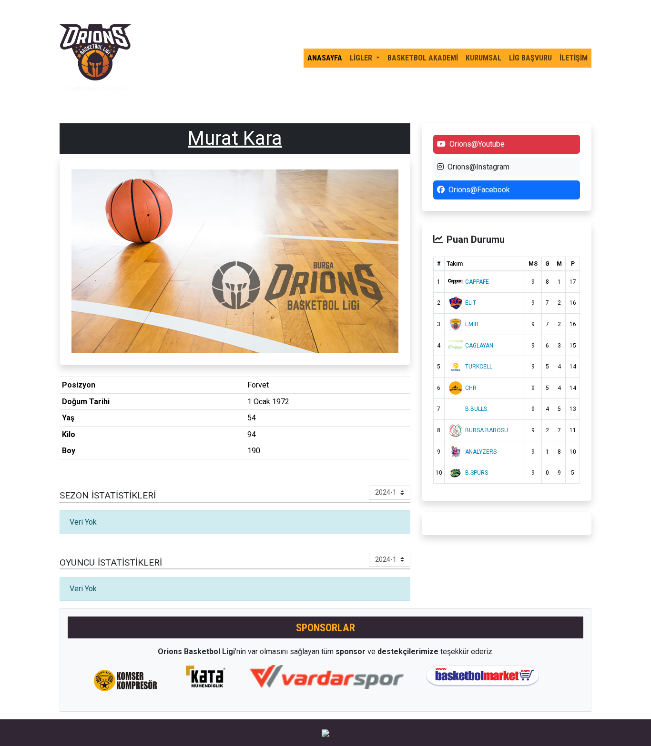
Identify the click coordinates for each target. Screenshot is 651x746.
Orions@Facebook (479, 189)
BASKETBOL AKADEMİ (422, 57)
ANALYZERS (481, 451)
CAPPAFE (477, 282)
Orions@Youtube (477, 144)
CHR (471, 388)
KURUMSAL (483, 57)
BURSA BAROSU (486, 430)
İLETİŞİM (573, 57)
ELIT (470, 302)
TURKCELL (478, 366)
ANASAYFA (324, 57)
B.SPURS (476, 472)
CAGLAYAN (479, 345)
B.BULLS (476, 409)
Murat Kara (235, 138)
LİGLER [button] (362, 57)
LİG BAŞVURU (530, 57)
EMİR (471, 324)
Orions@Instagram (478, 166)
